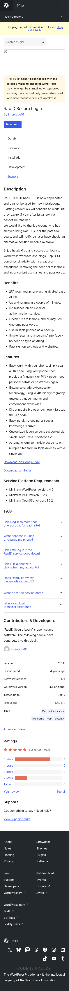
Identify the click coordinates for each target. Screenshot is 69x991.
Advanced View (14, 729)
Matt (9, 911)
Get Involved (45, 873)
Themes (41, 848)
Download (12, 124)
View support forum (17, 819)
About (8, 842)
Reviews (13, 148)
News (7, 848)
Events (41, 880)
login (49, 718)
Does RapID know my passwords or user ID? (19, 579)
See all (60, 791)
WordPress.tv (15, 893)
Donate (43, 886)
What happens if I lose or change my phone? (19, 537)
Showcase (43, 842)
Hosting (9, 855)
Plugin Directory (13, 16)
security (59, 718)
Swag (42, 893)
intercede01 (16, 114)
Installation (15, 157)
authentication (56, 711)
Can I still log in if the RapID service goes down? (22, 551)
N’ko (15, 941)
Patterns (42, 861)
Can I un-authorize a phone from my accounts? (21, 565)
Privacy (9, 861)
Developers (11, 886)
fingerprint (38, 718)
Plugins (41, 855)
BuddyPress (14, 924)
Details (12, 138)
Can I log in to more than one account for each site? (22, 523)
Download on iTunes (18, 470)
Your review (12, 791)
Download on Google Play (22, 462)
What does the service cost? (23, 593)
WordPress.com (16, 904)
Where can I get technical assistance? (18, 605)
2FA (44, 711)
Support (12, 176)
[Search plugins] (42, 42)
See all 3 (60, 702)
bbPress (11, 918)
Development (17, 167)
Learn (7, 873)
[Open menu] (63, 5)
